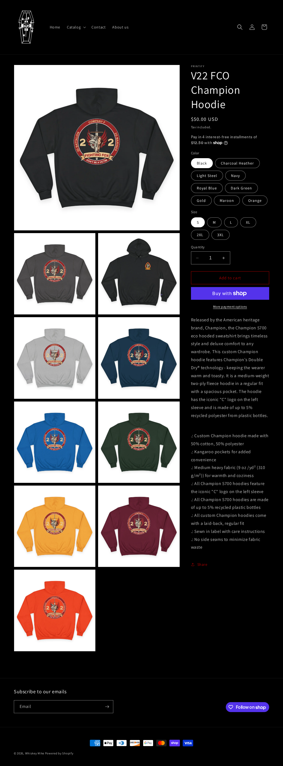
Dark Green (241, 188)
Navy (235, 175)
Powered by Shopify (59, 753)
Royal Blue (207, 188)
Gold (201, 200)
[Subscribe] (107, 706)
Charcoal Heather (237, 163)
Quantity (198, 247)
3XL (220, 234)
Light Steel (207, 175)
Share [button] (202, 564)
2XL (200, 234)
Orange (255, 200)
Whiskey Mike (34, 753)
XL (248, 222)
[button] (76, 27)
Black (202, 163)
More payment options (230, 306)
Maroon (227, 200)
